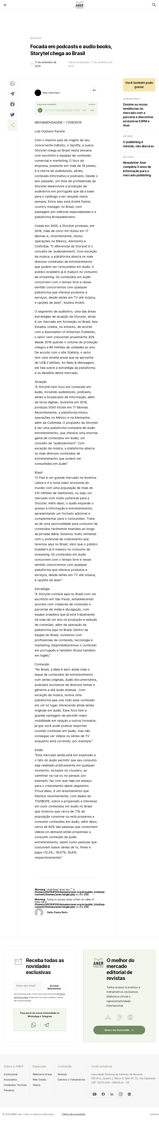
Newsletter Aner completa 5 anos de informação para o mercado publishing (137, 169)
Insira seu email (25, 985)
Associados (10, 1079)
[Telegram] (46, 1025)
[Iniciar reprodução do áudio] (40, 110)
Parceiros (9, 1090)
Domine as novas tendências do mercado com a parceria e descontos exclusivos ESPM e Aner (138, 115)
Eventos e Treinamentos (71, 1079)
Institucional (10, 1074)
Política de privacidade (73, 1114)
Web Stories (39, 1079)
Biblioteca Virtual (42, 1074)
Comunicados (131, 99)
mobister (154, 1114)
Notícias (35, 38)
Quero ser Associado (116, 1030)
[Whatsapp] (33, 1025)
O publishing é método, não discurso (138, 144)
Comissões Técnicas (15, 1085)
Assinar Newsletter (54, 987)
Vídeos (36, 1085)
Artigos (128, 136)
